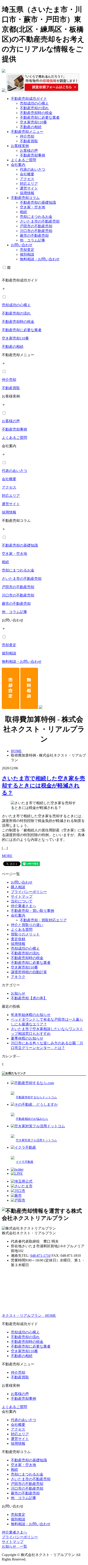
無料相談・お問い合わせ (40, 259)
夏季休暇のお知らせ (27, 1038)
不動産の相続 (31, 127)
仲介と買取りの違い (27, 925)
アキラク (18, 977)
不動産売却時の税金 (36, 113)
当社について (21, 901)
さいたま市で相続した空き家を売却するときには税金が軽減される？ (43, 785)
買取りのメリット (25, 934)
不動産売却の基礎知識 (38, 202)
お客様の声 (29, 150)
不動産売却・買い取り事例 (32, 911)
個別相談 (27, 254)
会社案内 (18, 165)
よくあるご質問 (23, 160)
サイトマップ (21, 896)
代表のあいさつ (32, 169)
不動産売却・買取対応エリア (43, 920)
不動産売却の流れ (34, 108)
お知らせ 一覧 (14, 1546)
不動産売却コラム (25, 198)
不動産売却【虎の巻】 (29, 998)
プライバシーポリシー (29, 892)
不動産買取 (29, 141)
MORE (7, 856)
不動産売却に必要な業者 (40, 117)
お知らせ (18, 993)
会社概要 (27, 174)
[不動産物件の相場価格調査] (40, 91)
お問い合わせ (21, 245)
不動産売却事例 (32, 155)
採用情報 (27, 193)
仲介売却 (27, 136)
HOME (16, 751)
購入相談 (18, 887)
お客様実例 (20, 146)
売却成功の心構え (34, 103)
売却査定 (27, 250)
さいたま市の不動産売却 (40, 221)
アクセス (27, 179)
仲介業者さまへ (23, 906)
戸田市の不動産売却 (36, 226)
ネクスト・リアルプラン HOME (29, 1315)
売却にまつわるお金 (36, 217)
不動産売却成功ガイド (29, 98)
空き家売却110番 (33, 122)
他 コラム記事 (32, 240)
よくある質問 (21, 929)
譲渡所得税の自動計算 (29, 972)
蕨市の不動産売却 (34, 235)
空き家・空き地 (32, 207)
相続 (23, 212)
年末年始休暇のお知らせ (31, 1015)
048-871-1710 (40, 1255)
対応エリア (29, 183)
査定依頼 (18, 939)
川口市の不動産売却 (36, 231)
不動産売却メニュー (27, 132)
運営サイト (29, 188)
